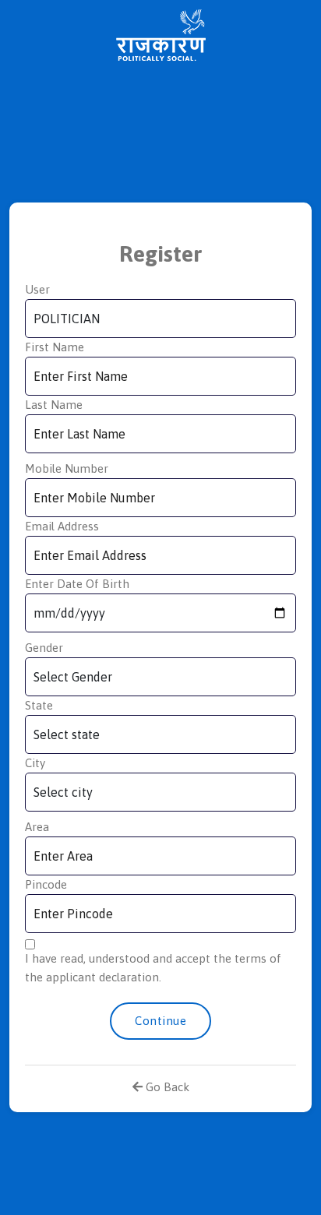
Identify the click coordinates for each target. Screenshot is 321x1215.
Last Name (54, 404)
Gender (44, 647)
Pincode (46, 884)
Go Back (166, 1087)
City (35, 763)
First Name (54, 347)
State (39, 705)
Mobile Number (66, 468)
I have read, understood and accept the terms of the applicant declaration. (153, 968)
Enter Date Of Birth (77, 583)
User (37, 289)
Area (37, 826)
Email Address (62, 526)
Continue (160, 1020)
